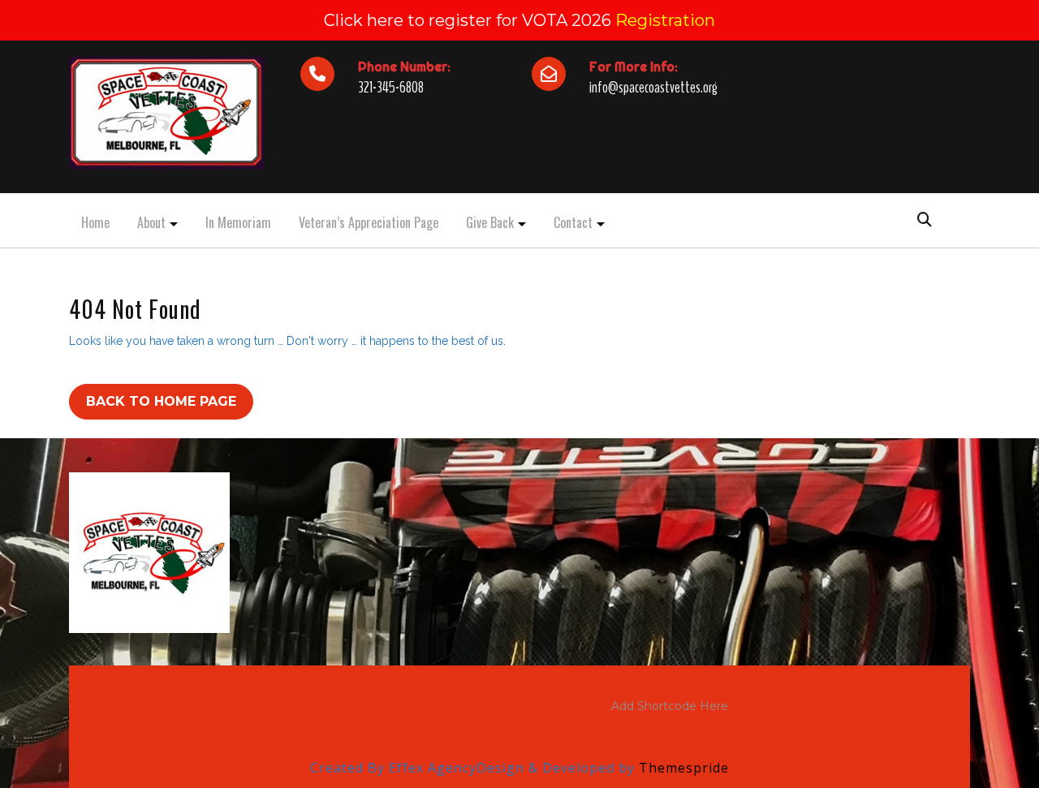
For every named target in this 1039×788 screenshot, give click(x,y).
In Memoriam (238, 222)
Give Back (490, 222)
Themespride (682, 768)
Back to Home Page (161, 401)
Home (95, 222)
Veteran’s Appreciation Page (368, 222)
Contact (573, 222)
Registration (665, 20)
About (151, 222)
